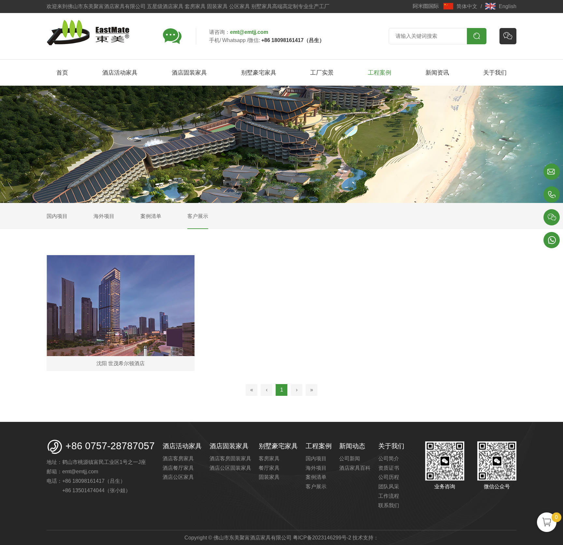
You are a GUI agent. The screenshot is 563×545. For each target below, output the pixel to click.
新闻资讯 (437, 72)
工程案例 (379, 72)
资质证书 (388, 468)
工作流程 (388, 496)
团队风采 (388, 486)
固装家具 (269, 477)
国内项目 (316, 458)
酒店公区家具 (178, 477)
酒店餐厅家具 (178, 468)
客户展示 (316, 486)
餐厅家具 (269, 468)
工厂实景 (322, 72)
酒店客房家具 (178, 458)
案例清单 (316, 477)
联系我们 (388, 505)
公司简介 (388, 458)
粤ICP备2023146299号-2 (322, 537)
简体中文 (466, 6)
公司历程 (388, 477)
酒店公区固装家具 (230, 468)
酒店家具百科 (354, 468)
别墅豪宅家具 (258, 72)
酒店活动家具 (119, 72)
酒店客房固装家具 (230, 458)
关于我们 (495, 72)
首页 (62, 72)
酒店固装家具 (189, 72)
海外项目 (316, 468)
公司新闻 (349, 458)
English (507, 6)
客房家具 (269, 458)
